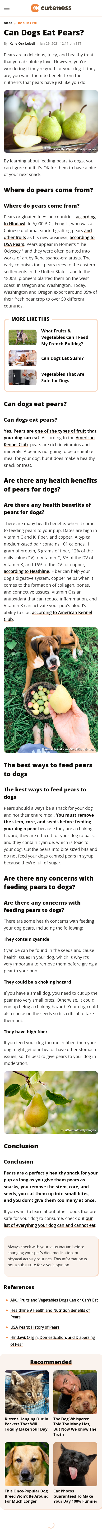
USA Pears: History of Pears (35, 1327)
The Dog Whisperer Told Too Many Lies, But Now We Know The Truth (74, 1427)
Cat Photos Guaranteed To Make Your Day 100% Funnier (75, 1496)
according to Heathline (26, 571)
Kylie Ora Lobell (22, 43)
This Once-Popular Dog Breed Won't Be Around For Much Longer (27, 1496)
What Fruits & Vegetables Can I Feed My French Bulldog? (64, 337)
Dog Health (27, 23)
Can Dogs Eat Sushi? (62, 358)
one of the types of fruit (60, 431)
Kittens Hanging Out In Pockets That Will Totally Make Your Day (26, 1424)
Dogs (8, 23)
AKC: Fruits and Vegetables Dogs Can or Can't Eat (54, 1300)
